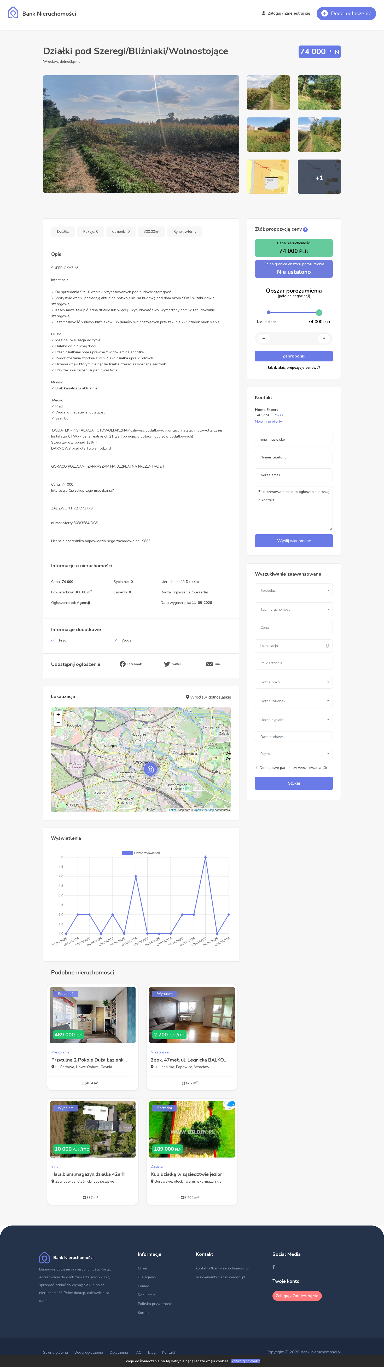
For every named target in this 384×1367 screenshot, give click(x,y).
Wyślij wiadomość (294, 541)
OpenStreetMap (204, 810)
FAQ (138, 1352)
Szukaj (294, 783)
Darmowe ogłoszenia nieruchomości (69, 1269)
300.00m (151, 231)
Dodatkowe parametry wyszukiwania (293, 767)
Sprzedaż (65, 993)
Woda (126, 640)
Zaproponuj (293, 356)
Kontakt (144, 1312)
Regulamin (146, 1294)
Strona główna (55, 1352)
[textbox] (282, 646)
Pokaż (278, 415)
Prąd (62, 640)
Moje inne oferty (268, 421)
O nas (143, 1268)
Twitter (175, 664)
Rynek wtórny (184, 231)
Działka (63, 231)
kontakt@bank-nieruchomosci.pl (222, 1268)
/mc (169, 1034)
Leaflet (171, 810)
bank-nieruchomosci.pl (321, 1352)
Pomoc (143, 1286)
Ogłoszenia (118, 1352)
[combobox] (294, 590)
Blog (152, 1352)
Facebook (134, 664)
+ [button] (58, 714)
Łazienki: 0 (121, 231)
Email (217, 664)
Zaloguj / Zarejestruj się (288, 13)
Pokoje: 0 (90, 231)
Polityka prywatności (155, 1303)
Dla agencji (147, 1277)
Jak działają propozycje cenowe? (294, 367)
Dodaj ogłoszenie (88, 1352)
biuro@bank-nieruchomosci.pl (220, 1277)
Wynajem (165, 993)
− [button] (58, 722)
